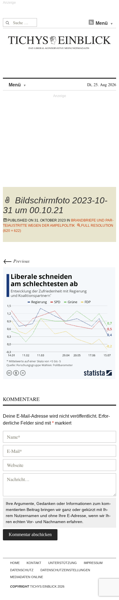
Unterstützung (62, 563)
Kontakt (34, 563)
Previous (16, 261)
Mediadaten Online (26, 577)
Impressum (93, 563)
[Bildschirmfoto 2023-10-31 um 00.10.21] (59, 323)
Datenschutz (22, 570)
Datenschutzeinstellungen (65, 570)
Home (15, 563)
